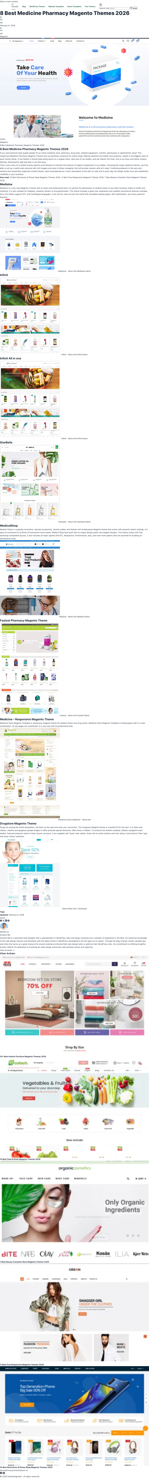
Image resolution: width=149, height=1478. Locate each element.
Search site (104, 8)
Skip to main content (9, 1)
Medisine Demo (84, 271)
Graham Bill (5, 935)
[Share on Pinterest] (8, 921)
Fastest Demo (83, 715)
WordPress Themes (37, 7)
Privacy (9, 1470)
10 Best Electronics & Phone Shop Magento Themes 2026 (35, 177)
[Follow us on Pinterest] (4, 1473)
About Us (24, 1470)
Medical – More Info (68, 617)
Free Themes (90, 7)
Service (3, 1470)
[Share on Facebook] (1, 921)
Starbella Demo (84, 522)
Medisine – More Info (67, 271)
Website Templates (56, 7)
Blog (24, 7)
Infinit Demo (82, 354)
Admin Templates (74, 7)
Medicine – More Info (81, 820)
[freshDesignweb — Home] (15, 6)
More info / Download (77, 909)
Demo (64, 909)
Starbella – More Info (67, 522)
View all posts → (7, 950)
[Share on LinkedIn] (6, 921)
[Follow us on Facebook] (1, 1473)
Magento (4, 36)
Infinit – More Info (69, 354)
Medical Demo (83, 617)
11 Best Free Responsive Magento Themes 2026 (82, 177)
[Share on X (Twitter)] (4, 921)
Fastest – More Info (68, 715)
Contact (16, 1470)
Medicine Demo (65, 820)
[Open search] (100, 4)
